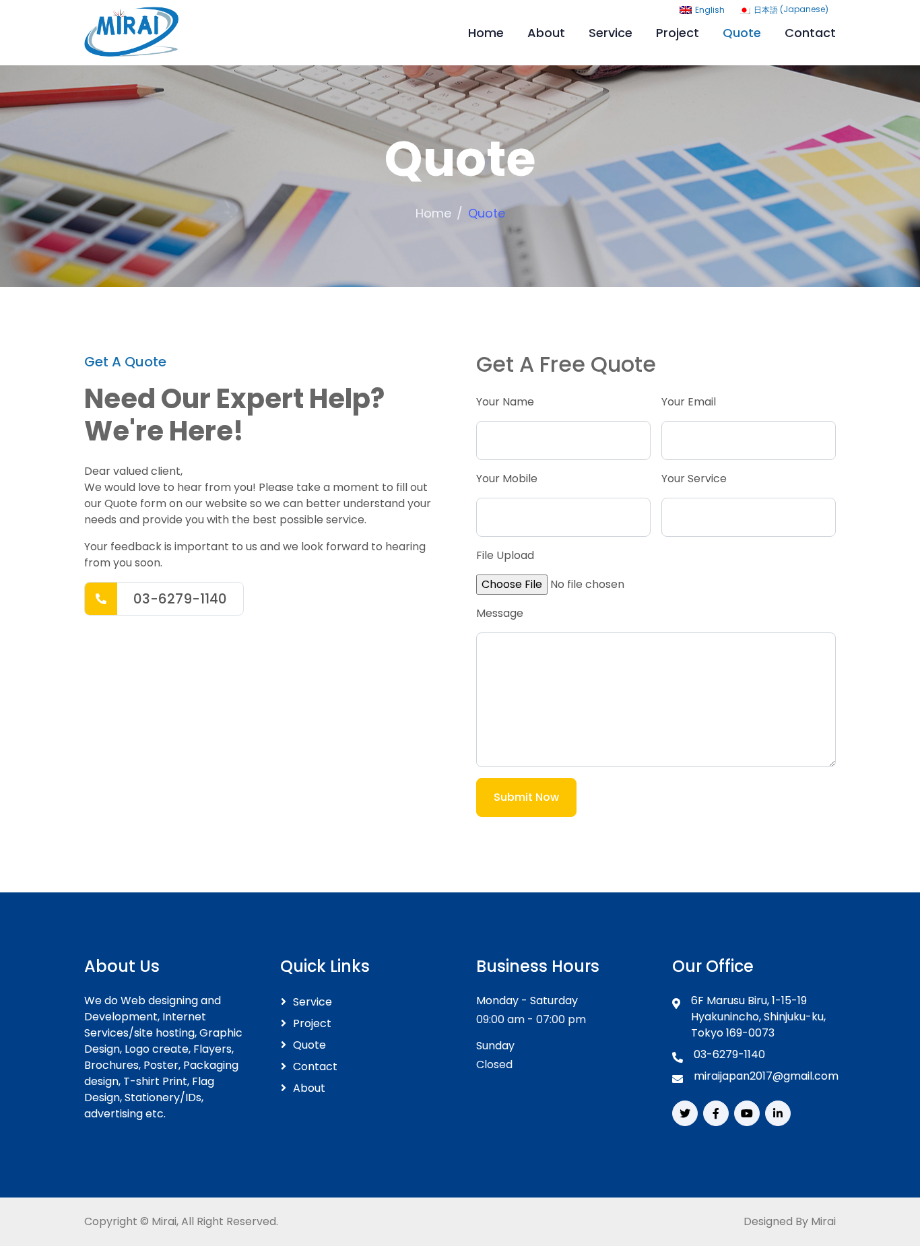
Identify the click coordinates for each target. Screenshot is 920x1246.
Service (610, 32)
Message (499, 613)
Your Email (688, 401)
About (546, 32)
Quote (742, 32)
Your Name (505, 401)
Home (486, 32)
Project (677, 32)
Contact (810, 32)
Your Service (694, 478)
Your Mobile (506, 478)
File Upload (505, 555)
